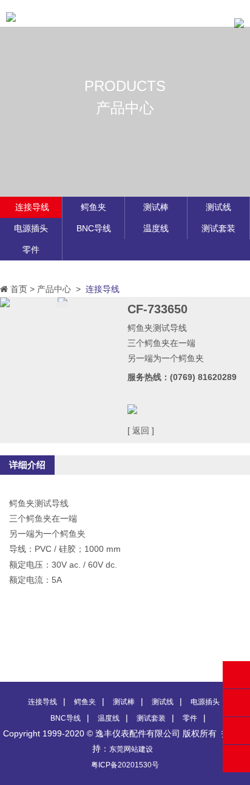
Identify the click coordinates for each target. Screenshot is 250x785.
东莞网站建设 (131, 749)
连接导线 (32, 207)
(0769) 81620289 (236, 674)
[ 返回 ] (140, 430)
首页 (19, 289)
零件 (30, 249)
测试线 (218, 207)
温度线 (156, 228)
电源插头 (31, 228)
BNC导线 (93, 228)
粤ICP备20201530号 (125, 765)
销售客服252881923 (236, 702)
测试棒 (156, 207)
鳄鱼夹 (93, 207)
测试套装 (218, 228)
